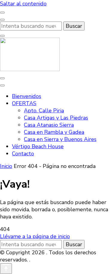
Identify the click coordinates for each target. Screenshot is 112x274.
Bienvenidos (26, 96)
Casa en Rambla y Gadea (54, 132)
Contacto (23, 153)
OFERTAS (24, 103)
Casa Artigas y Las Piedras (56, 117)
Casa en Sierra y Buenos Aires (60, 139)
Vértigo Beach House (38, 146)
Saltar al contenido (23, 3)
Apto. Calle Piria (44, 110)
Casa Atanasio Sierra (49, 124)
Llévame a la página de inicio (35, 236)
